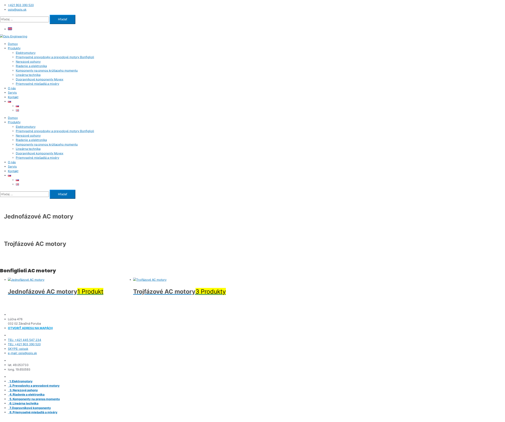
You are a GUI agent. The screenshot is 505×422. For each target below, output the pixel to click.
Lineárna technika (28, 75)
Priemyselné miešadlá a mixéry (37, 84)
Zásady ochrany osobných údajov (318, 420)
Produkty (14, 48)
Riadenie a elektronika (31, 66)
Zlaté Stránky (283, 420)
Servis (12, 92)
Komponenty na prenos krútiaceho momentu (47, 70)
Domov (13, 44)
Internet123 (209, 420)
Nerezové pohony (28, 61)
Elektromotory (26, 53)
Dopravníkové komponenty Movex (39, 79)
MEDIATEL (242, 420)
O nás (12, 88)
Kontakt (13, 97)
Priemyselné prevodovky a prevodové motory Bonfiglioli (55, 57)
